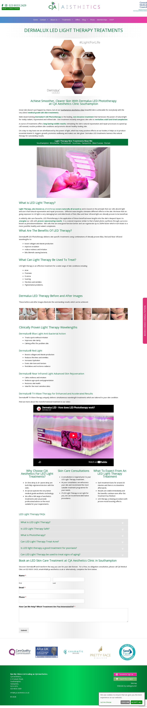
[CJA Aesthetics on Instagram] (6, 5)
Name (22, 575)
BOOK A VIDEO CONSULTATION (144, 320)
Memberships (102, 20)
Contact (43, 20)
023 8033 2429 (17, 5)
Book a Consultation (10, 8)
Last (54, 583)
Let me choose (105, 702)
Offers (77, 20)
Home (35, 20)
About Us (54, 20)
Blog (84, 20)
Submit (24, 630)
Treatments (66, 20)
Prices (92, 20)
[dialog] (122, 699)
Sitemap (134, 683)
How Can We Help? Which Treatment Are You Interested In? (47, 606)
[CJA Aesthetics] (74, 10)
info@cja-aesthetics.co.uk (19, 693)
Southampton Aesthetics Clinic (72, 110)
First (20, 583)
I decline (125, 702)
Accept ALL (136, 702)
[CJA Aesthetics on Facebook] (3, 5)
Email (22, 587)
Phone (22, 597)
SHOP (111, 20)
